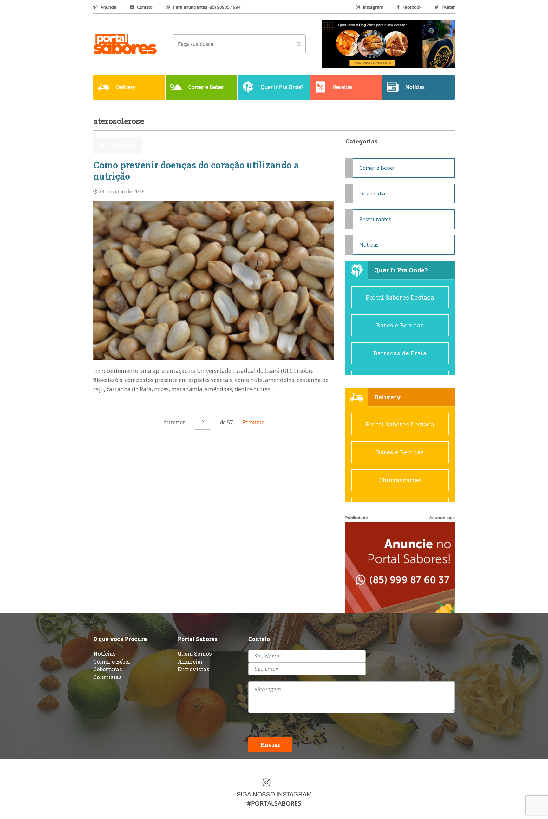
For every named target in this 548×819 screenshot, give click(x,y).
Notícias (369, 244)
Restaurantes (375, 219)
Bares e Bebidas (400, 325)
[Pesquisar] (298, 44)
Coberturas (107, 669)
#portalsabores (274, 803)
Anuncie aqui (442, 517)
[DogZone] (388, 43)
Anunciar (190, 661)
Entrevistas (193, 669)
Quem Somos (195, 653)
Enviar (270, 745)
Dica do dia (372, 193)
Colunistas (122, 145)
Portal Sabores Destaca (400, 297)
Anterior (174, 422)
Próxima (253, 422)
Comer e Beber (377, 167)
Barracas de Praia (400, 353)
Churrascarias (399, 480)
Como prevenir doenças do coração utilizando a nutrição (196, 171)
